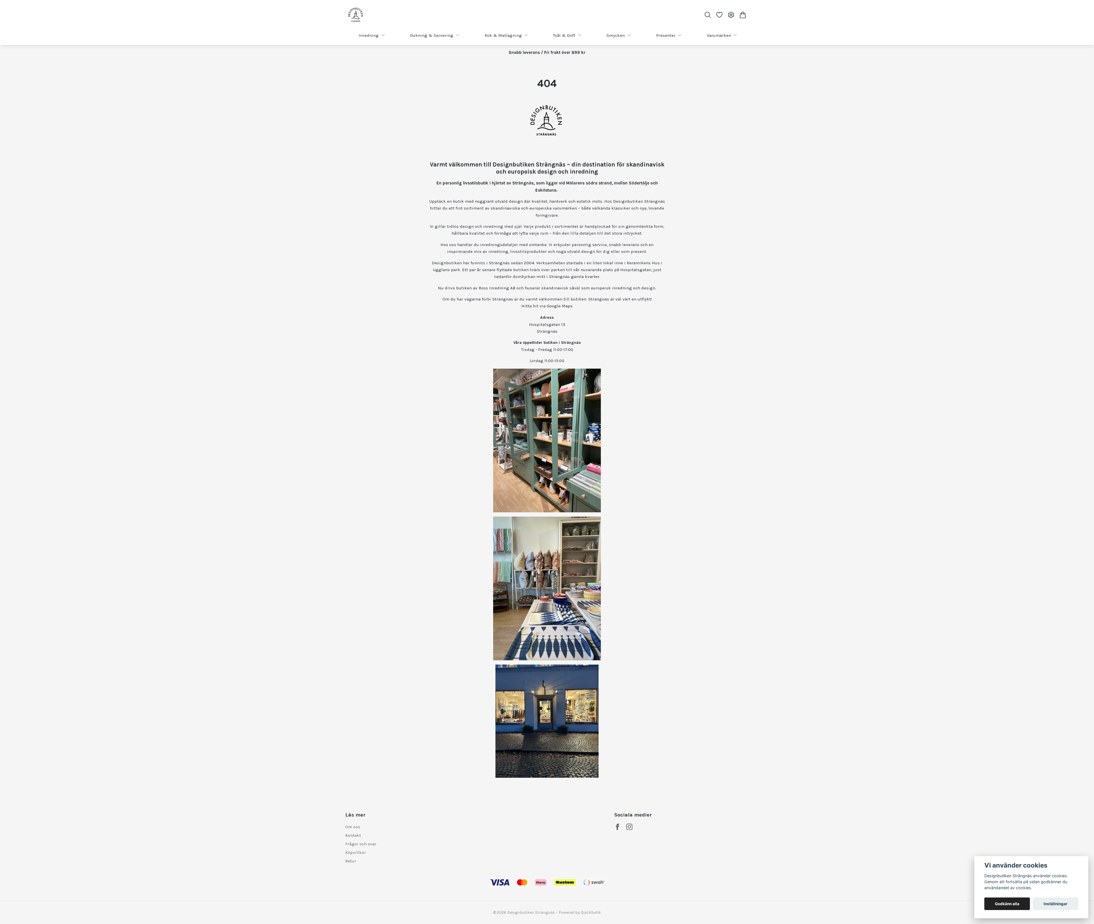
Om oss (352, 826)
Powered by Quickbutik (580, 912)
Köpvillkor (355, 852)
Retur (350, 861)
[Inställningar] (731, 15)
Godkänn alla (1007, 903)
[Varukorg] (743, 15)
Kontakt (353, 835)
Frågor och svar (360, 843)
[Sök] (707, 15)
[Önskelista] (719, 15)
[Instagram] (629, 827)
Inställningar (1056, 903)
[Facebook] (617, 827)
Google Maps (560, 305)
